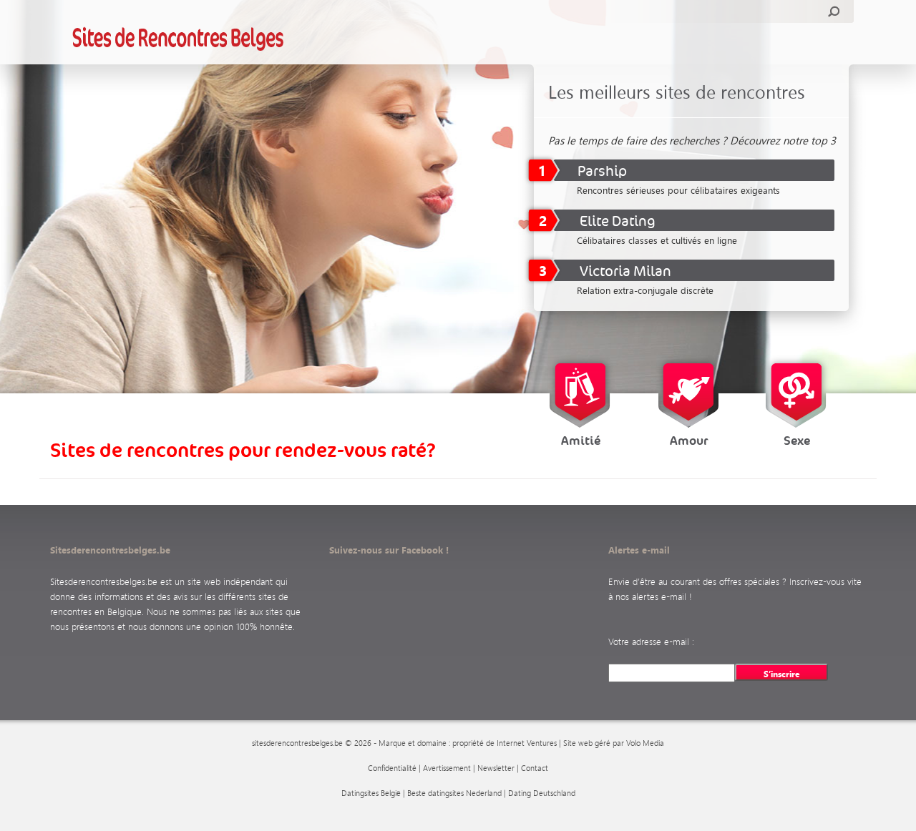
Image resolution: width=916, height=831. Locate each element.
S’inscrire (782, 673)
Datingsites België (371, 793)
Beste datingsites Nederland (454, 793)
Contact (534, 768)
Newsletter (496, 768)
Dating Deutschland (541, 793)
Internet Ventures (527, 743)
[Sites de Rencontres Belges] (179, 38)
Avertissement (447, 768)
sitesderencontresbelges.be (297, 743)
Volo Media (645, 743)
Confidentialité (392, 768)
